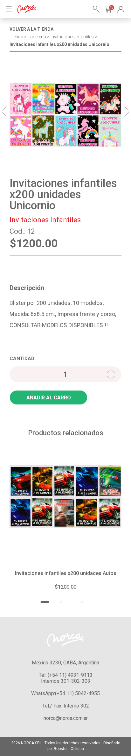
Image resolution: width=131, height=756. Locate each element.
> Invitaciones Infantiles (70, 36)
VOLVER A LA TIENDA (31, 29)
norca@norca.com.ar (66, 718)
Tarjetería (37, 36)
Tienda (16, 36)
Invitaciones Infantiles (45, 220)
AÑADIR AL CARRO (48, 398)
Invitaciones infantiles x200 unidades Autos (65, 573)
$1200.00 (65, 587)
